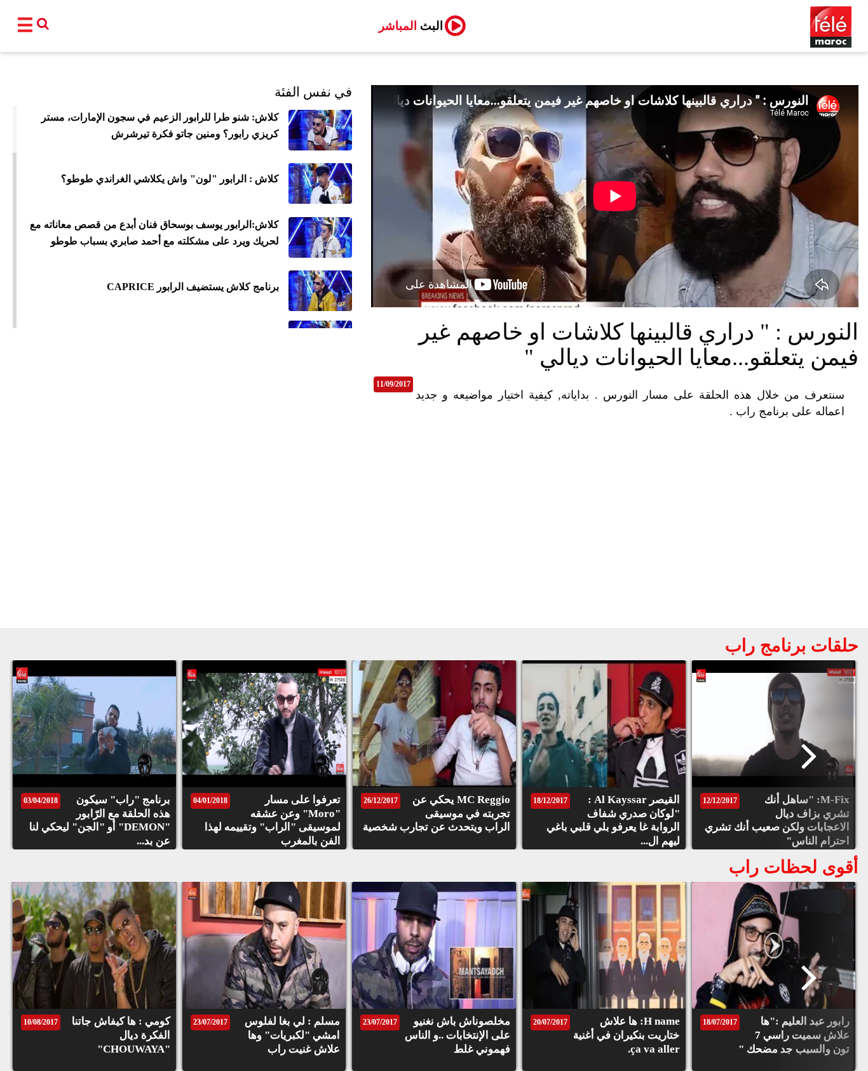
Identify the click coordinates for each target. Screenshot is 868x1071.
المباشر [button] (411, 25)
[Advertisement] (434, 533)
